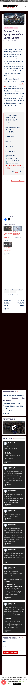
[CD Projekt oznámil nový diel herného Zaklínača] (17, 228)
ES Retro (8, 618)
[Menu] (25, 6)
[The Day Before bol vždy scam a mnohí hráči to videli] (8, 244)
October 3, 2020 (13, 172)
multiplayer (6, 289)
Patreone (15, 398)
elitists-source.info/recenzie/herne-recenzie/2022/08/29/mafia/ (13, 500)
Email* (4, 646)
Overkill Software (14, 289)
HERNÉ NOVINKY (9, 27)
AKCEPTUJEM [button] (17, 683)
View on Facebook (7, 461)
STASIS (7, 452)
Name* (4, 641)
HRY (16, 27)
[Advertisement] (14, 201)
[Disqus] (14, 331)
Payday (20, 289)
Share (6, 462)
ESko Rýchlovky (12, 442)
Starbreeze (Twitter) (17, 181)
